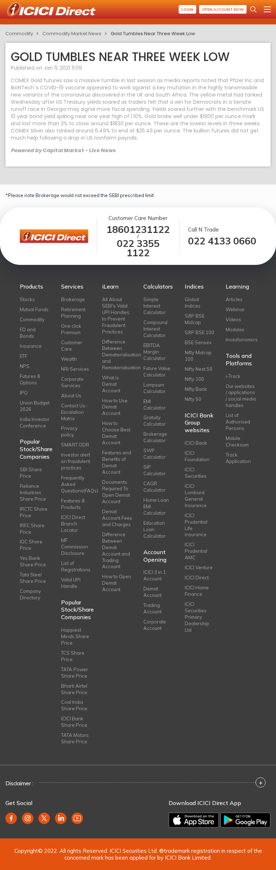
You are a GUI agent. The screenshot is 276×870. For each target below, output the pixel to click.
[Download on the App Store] (194, 820)
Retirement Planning (73, 313)
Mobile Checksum (237, 441)
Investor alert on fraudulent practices (75, 461)
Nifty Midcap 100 (198, 356)
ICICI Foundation (197, 456)
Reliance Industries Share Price (33, 492)
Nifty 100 (194, 379)
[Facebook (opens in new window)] (11, 818)
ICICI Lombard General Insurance (196, 495)
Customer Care (71, 346)
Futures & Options (30, 379)
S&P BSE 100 (199, 332)
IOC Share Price (31, 545)
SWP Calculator (154, 454)
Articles (234, 299)
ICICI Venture (199, 567)
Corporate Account (154, 625)
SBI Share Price (31, 473)
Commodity (19, 33)
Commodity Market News (71, 33)
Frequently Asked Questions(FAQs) (76, 484)
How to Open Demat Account (116, 583)
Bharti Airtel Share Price (74, 689)
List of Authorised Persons (238, 421)
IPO (24, 393)
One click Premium (71, 329)
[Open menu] (267, 9)
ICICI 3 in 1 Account (154, 575)
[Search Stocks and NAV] (253, 9)
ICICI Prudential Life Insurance (196, 525)
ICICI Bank (196, 443)
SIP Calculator (154, 470)
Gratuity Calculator (154, 421)
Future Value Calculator (156, 371)
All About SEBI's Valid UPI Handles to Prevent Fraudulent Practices (115, 315)
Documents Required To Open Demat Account (116, 491)
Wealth (69, 359)
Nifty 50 (193, 399)
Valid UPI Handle (70, 583)
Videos (233, 319)
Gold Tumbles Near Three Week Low (153, 33)
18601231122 (138, 229)
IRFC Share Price (32, 529)
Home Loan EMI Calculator (156, 506)
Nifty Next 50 (198, 369)
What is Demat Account (111, 384)
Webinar (235, 309)
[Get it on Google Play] (245, 820)
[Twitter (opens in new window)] (44, 818)
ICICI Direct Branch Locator (73, 523)
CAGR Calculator (154, 487)
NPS (24, 366)
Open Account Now (223, 9)
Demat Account (152, 592)
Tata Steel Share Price (33, 578)
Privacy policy (69, 431)
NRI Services (75, 369)
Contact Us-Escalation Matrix (74, 412)
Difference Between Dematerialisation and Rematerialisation (117, 354)
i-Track (233, 376)
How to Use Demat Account (115, 407)
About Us (71, 395)
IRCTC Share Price (33, 512)
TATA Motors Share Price (75, 738)
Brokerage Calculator (155, 437)
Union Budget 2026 (35, 406)
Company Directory (30, 594)
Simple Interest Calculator (154, 305)
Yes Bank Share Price (33, 561)
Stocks (27, 299)
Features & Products (73, 504)
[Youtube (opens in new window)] (77, 818)
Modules (235, 329)
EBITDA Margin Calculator (154, 351)
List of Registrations (76, 566)
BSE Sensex (198, 342)
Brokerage (73, 299)
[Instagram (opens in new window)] (27, 818)
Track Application (238, 458)
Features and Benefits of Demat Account (116, 462)
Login (187, 9)
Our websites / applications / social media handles (241, 395)
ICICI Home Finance (197, 591)
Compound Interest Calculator (155, 328)
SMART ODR (75, 445)
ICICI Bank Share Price (74, 722)
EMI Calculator (154, 404)
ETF (23, 356)
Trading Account (152, 608)
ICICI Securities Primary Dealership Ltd (197, 617)
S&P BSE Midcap (194, 319)
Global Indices (193, 302)
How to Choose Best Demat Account (116, 432)
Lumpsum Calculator (154, 388)
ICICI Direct (197, 577)
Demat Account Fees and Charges (117, 518)
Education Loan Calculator (154, 529)
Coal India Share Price (74, 705)
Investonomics (241, 339)
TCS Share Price (72, 656)
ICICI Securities (196, 473)
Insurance (31, 346)
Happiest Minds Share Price (75, 636)
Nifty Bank (196, 389)
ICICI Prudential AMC (196, 551)
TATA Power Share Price (74, 672)
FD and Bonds (28, 333)
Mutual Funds (34, 309)
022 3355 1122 (138, 248)
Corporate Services (72, 382)
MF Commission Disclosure (74, 546)
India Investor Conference (35, 422)
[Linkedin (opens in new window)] (60, 818)
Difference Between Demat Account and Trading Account (116, 551)
